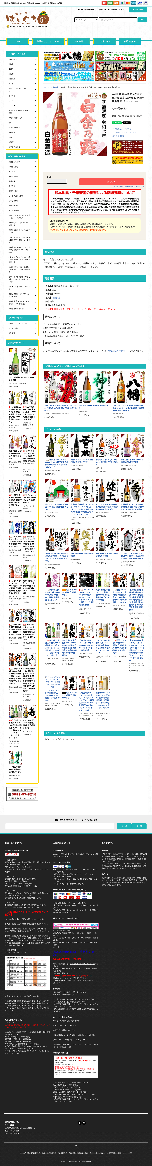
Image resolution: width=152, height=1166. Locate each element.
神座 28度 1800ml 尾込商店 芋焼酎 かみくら (94, 406)
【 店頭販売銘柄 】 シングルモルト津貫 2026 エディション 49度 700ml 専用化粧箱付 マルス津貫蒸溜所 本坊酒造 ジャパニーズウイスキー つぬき (82, 509)
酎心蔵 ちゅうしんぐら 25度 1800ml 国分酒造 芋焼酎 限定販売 (107, 462)
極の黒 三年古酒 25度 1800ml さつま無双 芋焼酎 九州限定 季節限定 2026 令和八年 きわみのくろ (56, 463)
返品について (118, 187)
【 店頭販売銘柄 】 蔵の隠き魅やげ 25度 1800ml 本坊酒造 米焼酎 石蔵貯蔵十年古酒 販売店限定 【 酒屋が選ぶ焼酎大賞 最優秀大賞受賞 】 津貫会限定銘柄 (136, 600)
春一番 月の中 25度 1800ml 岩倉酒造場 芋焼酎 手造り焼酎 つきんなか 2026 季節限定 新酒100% (56, 557)
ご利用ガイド (104, 41)
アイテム (139, 10)
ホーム (18, 41)
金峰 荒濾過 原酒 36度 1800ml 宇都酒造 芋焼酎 (107, 555)
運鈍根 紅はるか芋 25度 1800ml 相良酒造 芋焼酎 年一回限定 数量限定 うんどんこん (52, 595)
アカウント (102, 10)
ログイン (124, 10)
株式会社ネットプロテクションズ (82, 964)
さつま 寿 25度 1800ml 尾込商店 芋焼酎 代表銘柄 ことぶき (29, 724)
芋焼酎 (56, 87)
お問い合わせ (130, 41)
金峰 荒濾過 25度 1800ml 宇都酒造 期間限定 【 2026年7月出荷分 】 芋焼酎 (15, 629)
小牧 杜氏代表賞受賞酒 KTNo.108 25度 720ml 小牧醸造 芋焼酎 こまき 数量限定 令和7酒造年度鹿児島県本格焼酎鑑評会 (69, 647)
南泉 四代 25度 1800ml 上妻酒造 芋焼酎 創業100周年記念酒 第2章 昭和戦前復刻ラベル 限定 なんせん (29, 632)
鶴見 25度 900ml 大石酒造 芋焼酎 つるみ (69, 592)
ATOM (130, 1153)
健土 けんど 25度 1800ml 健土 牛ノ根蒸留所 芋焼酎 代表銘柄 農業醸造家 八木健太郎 (107, 506)
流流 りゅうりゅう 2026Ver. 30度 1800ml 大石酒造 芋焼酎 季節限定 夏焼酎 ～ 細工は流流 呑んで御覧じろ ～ (29, 544)
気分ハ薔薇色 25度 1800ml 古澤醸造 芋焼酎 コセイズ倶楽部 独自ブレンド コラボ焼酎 (103, 595)
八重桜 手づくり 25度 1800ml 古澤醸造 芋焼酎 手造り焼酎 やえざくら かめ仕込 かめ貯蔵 (132, 506)
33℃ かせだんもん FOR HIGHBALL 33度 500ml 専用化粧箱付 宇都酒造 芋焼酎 (52, 695)
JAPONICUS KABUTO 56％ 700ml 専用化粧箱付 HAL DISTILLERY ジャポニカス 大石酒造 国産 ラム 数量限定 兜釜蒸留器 (86, 597)
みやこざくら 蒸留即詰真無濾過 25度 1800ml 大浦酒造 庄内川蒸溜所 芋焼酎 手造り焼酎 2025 (60, 407)
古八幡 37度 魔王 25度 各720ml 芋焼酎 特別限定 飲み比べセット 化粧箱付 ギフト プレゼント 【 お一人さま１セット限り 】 (52, 647)
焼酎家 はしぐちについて (48, 41)
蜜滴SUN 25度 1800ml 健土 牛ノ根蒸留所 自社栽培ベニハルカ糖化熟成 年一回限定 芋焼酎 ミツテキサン (119, 596)
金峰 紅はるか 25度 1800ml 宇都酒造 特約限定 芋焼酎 (132, 461)
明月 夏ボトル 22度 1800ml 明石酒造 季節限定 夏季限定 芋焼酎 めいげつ (15, 542)
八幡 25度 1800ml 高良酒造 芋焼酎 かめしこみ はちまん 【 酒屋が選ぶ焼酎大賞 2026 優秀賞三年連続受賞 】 (128, 407)
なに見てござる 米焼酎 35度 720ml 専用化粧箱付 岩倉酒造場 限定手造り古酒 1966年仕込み (132, 556)
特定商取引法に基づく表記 (134, 187)
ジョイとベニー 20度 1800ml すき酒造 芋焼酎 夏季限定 (29, 498)
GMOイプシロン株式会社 (62, 869)
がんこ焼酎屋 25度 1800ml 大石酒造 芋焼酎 (21, 378)
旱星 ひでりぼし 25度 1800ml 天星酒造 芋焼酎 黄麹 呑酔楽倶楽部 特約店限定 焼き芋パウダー (119, 646)
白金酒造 (56, 297)
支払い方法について (33, 1153)
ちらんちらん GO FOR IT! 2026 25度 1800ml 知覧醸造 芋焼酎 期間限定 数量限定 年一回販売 (15, 587)
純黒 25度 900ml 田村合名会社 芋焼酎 (82, 555)
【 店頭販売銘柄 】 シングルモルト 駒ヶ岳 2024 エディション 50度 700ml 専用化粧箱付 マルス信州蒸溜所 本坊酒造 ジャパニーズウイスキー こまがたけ (136, 650)
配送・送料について (49, 1153)
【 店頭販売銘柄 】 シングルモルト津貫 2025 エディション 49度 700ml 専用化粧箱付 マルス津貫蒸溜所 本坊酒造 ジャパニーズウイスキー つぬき (86, 701)
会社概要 (79, 41)
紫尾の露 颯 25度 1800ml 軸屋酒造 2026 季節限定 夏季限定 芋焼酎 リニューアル (15, 501)
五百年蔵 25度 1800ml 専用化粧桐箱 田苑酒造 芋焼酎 (82, 461)
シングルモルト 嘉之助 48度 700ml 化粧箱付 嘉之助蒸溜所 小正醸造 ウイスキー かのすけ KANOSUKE (103, 646)
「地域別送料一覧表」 (116, 351)
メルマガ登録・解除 (87, 10)
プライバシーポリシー (97, 1153)
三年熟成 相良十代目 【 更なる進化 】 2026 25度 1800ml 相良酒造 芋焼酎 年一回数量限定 (29, 413)
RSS (124, 1153)
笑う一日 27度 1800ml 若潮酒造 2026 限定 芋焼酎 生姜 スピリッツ (56, 506)
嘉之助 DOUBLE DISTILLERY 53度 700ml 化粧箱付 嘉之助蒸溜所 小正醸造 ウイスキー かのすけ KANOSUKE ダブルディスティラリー (103, 701)
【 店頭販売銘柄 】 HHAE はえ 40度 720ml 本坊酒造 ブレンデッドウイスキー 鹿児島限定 (86, 645)
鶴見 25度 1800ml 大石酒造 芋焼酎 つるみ (69, 695)
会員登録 (114, 10)
